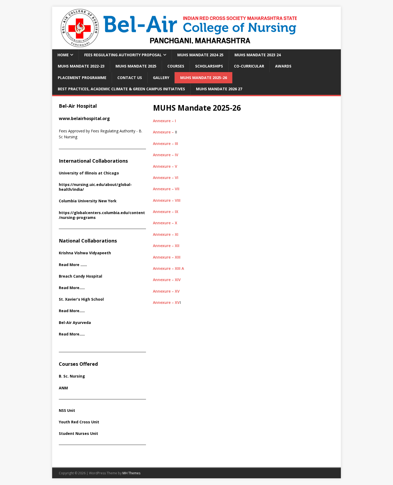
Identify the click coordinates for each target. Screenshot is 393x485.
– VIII (176, 200)
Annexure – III (165, 143)
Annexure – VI (165, 177)
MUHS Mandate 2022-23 (81, 66)
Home (63, 54)
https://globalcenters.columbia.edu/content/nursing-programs (102, 215)
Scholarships (209, 66)
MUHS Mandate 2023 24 (257, 54)
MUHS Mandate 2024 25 (200, 54)
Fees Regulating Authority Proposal (123, 54)
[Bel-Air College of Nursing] (176, 46)
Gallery (161, 77)
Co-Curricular (249, 66)
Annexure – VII (166, 188)
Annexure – (164, 132)
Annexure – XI (165, 234)
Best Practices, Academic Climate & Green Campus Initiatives (121, 88)
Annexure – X (165, 222)
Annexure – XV (166, 291)
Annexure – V (165, 166)
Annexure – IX (165, 211)
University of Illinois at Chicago (89, 173)
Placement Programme (82, 77)
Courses (175, 66)
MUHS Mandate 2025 (135, 66)
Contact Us (129, 77)
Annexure (162, 200)
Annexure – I (164, 120)
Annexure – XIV (167, 279)
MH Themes (131, 473)
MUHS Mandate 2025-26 (203, 77)
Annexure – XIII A (168, 268)
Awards (283, 66)
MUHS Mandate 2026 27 (219, 88)
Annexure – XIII (166, 257)
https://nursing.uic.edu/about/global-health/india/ (95, 187)
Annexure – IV (165, 154)
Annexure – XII (166, 245)
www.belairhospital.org (84, 118)
